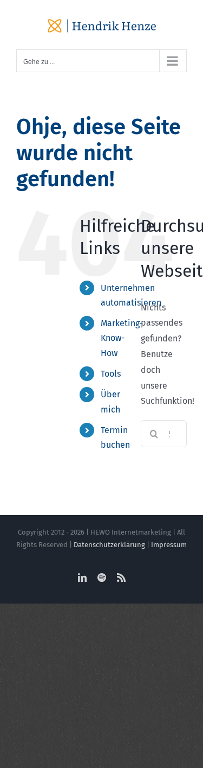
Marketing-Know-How (122, 338)
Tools (111, 374)
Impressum (169, 545)
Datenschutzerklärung (109, 545)
